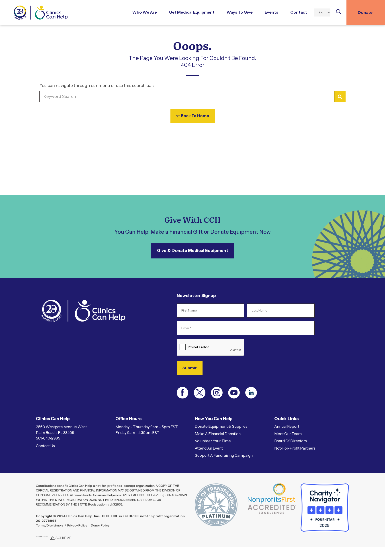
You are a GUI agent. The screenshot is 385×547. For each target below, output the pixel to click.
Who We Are (144, 12)
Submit (189, 367)
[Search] (340, 96)
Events (271, 12)
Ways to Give (240, 12)
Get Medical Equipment (192, 12)
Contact (298, 12)
